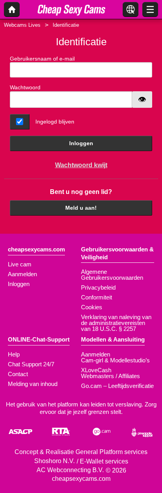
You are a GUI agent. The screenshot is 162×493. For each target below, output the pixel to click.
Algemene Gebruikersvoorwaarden (112, 274)
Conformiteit (96, 297)
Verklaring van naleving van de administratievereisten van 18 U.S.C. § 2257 (116, 323)
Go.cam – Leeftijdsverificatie (117, 385)
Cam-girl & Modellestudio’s (115, 360)
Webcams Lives (22, 25)
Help (14, 354)
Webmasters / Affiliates (110, 376)
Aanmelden (22, 274)
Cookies (91, 307)
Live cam (19, 264)
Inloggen (81, 143)
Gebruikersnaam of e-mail (42, 58)
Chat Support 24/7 (31, 364)
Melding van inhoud (32, 383)
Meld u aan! (81, 208)
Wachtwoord (25, 87)
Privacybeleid (98, 287)
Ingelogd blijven (54, 121)
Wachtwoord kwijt (81, 165)
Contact (18, 374)
